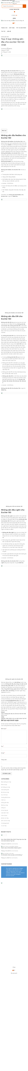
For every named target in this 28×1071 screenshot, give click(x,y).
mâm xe (3, 800)
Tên (2, 746)
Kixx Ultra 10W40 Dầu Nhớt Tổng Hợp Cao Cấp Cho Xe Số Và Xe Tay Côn (13, 840)
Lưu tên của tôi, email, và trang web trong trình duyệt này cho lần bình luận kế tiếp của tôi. (13, 768)
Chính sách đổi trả (5, 918)
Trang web (4, 759)
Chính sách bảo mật (6, 916)
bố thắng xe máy (5, 787)
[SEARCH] (24, 6)
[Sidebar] (2, 964)
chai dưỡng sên (5, 789)
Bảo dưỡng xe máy (6, 782)
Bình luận (4, 728)
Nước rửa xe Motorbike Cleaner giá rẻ (11, 848)
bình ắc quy (4, 784)
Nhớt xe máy (4, 805)
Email (3, 753)
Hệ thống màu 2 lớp (6, 905)
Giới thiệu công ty (5, 929)
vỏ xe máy (3, 825)
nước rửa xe (4, 815)
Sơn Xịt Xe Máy (5, 902)
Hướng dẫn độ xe (5, 797)
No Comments (14, 844)
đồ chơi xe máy (5, 792)
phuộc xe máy (5, 818)
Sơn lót (3, 910)
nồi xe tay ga (4, 810)
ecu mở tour (4, 794)
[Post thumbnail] (4, 836)
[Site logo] (7, 2)
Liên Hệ (3, 931)
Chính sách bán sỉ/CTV (7, 924)
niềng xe (3, 807)
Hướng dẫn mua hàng (7, 921)
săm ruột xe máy (5, 820)
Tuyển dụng (4, 926)
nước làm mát (4, 813)
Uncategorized (5, 823)
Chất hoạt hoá (5, 907)
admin (10, 48)
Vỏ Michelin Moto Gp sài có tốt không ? (11, 855)
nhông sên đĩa (5, 36)
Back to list (4, 715)
